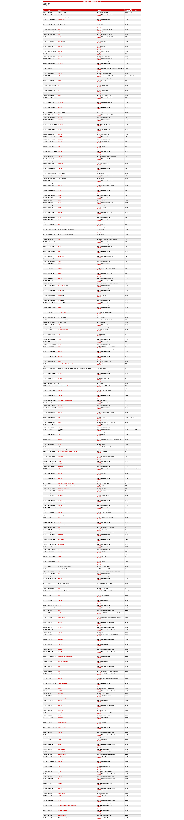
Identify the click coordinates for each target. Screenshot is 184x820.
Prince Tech (60, 92)
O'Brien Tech (60, 661)
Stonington (59, 385)
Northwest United (61, 256)
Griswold (59, 646)
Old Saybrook (73, 805)
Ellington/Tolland (65, 363)
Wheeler (59, 224)
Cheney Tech (65, 19)
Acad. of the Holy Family (62, 312)
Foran (59, 517)
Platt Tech (59, 200)
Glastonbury (60, 363)
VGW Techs (60, 100)
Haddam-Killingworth (61, 439)
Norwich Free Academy (64, 451)
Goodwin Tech (60, 53)
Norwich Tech (60, 29)
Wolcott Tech (60, 644)
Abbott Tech (60, 268)
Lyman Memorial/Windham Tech (69, 483)
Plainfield (59, 26)
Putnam (59, 146)
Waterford (66, 329)
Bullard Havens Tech (61, 285)
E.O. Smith (60, 810)
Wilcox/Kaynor (60, 36)
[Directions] (99, 15)
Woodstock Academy (62, 17)
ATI (58, 68)
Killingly (59, 246)
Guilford (59, 483)
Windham (59, 14)
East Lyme (59, 739)
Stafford (59, 288)
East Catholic (68, 812)
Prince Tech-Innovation (62, 144)
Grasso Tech (60, 70)
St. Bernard (60, 649)
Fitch (59, 451)
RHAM (59, 397)
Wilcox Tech (60, 19)
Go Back (92, 7)
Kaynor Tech (60, 615)
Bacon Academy (61, 539)
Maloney (59, 273)
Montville (59, 290)
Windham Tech (60, 61)
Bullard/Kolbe (60, 236)
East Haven (60, 468)
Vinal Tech (59, 85)
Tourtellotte (59, 39)
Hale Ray (59, 324)
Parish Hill (59, 556)
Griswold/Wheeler (61, 329)
